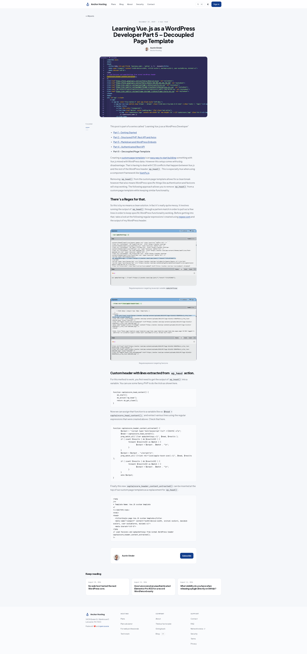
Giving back (160, 629)
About (130, 4)
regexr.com (184, 216)
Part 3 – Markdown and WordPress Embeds (134, 142)
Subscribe (186, 556)
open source (104, 626)
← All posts (90, 16)
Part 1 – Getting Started (125, 132)
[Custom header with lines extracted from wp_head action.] (96, 130)
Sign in (216, 4)
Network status (197, 629)
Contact (151, 4)
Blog (121, 4)
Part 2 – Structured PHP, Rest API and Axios (134, 137)
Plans (113, 4)
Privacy (194, 644)
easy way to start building (163, 157)
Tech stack (125, 634)
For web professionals (130, 629)
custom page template (133, 157)
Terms (193, 639)
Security (140, 4)
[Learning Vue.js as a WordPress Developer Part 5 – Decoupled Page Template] (96, 127)
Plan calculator (127, 624)
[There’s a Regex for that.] (96, 128)
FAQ (192, 624)
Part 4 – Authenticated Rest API (129, 146)
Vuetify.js (144, 172)
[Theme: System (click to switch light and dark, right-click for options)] (208, 4)
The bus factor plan (163, 624)
